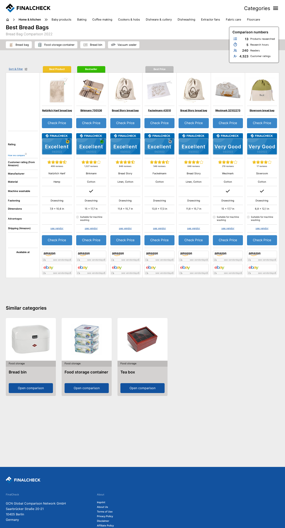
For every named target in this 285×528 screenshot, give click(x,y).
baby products (61, 19)
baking (81, 19)
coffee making (102, 19)
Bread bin (18, 372)
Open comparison (31, 388)
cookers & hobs (129, 19)
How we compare (16, 155)
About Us (102, 507)
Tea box (127, 372)
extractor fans (210, 19)
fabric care (233, 19)
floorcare (253, 19)
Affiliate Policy (105, 525)
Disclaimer (103, 520)
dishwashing (186, 19)
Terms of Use (105, 511)
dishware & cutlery (159, 19)
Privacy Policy (105, 516)
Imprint (101, 502)
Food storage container (86, 372)
